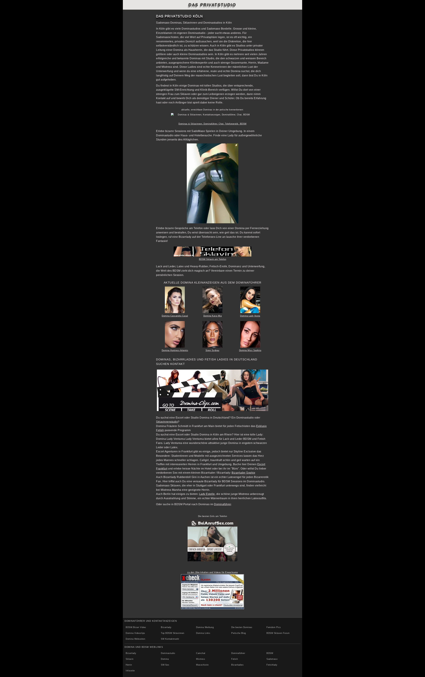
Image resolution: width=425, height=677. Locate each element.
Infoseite (130, 670)
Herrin (129, 665)
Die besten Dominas (241, 627)
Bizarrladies (237, 665)
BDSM (269, 653)
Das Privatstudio (212, 4)
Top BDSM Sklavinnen (172, 633)
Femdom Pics (273, 627)
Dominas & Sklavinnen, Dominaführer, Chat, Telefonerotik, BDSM (212, 124)
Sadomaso (271, 659)
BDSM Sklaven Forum (278, 633)
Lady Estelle (207, 494)
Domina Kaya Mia (212, 316)
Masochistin (202, 665)
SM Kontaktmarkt (170, 639)
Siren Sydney (212, 350)
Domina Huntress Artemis (175, 350)
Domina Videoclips (135, 633)
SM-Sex (165, 665)
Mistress (200, 659)
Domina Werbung (205, 627)
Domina (165, 659)
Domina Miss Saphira (250, 350)
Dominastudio (168, 653)
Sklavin (129, 659)
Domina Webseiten (135, 639)
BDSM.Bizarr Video (136, 627)
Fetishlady (271, 665)
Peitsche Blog (238, 633)
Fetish (234, 659)
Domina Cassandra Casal (175, 316)
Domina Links (203, 633)
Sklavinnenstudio (167, 421)
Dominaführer (222, 504)
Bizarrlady (166, 627)
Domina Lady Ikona (250, 316)
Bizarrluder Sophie (243, 472)
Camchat (200, 653)
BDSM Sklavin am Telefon (212, 259)
